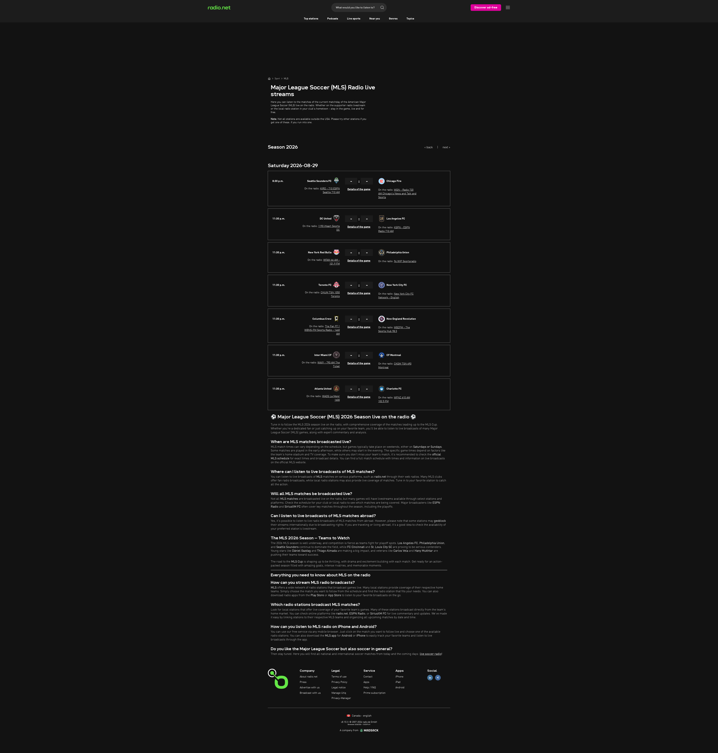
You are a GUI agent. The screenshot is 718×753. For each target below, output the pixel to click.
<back (428, 147)
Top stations (311, 18)
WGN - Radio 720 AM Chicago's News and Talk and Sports (397, 194)
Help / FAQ (369, 687)
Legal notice (339, 687)
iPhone (399, 676)
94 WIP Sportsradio (405, 261)
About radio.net (308, 676)
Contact (367, 676)
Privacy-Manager (341, 698)
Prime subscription (374, 693)
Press (303, 682)
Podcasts (332, 18)
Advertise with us (310, 687)
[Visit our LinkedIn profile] (430, 678)
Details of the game (358, 189)
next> (446, 147)
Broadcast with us (310, 693)
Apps (366, 682)
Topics (410, 18)
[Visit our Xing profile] (437, 678)
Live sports (353, 18)
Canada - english (361, 715)
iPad (398, 682)
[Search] (382, 7)
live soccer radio (430, 654)
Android (399, 687)
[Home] (269, 78)
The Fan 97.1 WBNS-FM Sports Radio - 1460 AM (322, 330)
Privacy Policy (339, 682)
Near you (374, 18)
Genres (393, 18)
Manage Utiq (339, 693)
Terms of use (339, 676)
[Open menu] (508, 7)
